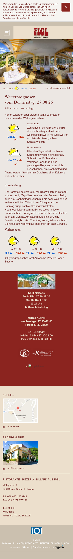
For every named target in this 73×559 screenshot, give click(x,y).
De (48, 88)
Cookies (37, 547)
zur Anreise (12, 426)
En (67, 88)
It (57, 88)
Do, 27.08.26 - (19, 89)
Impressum (15, 547)
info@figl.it (8, 507)
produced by (48, 547)
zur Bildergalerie (15, 468)
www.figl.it (8, 511)
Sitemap (26, 547)
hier (28, 18)
